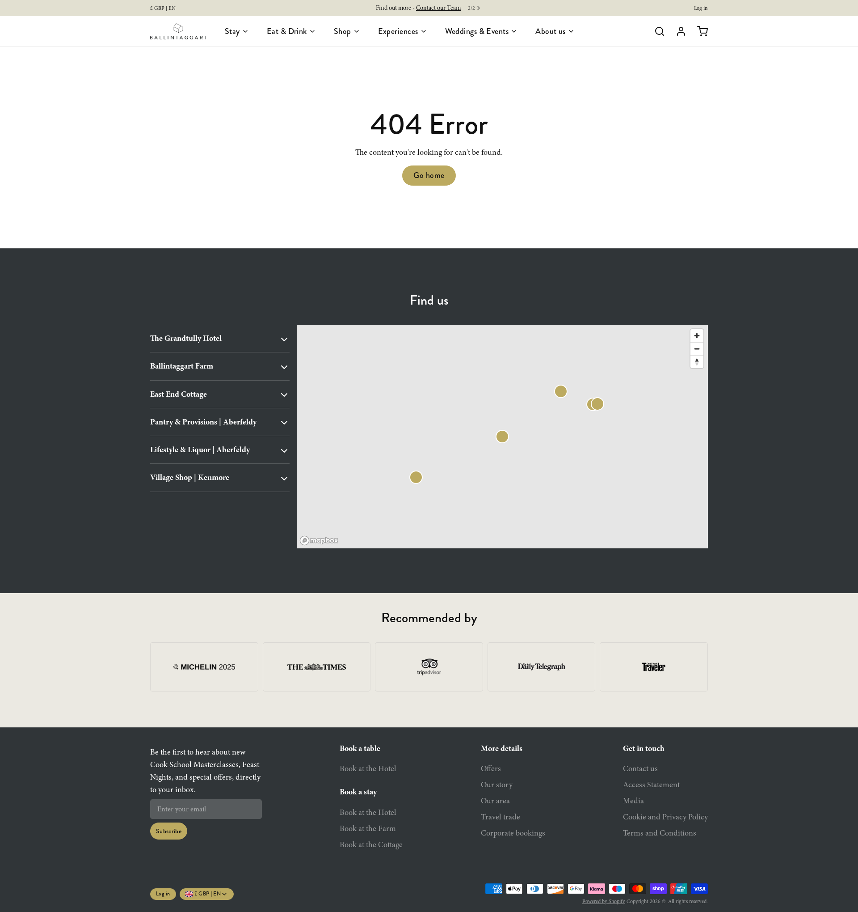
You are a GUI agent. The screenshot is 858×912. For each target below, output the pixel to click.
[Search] (656, 31)
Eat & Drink (287, 31)
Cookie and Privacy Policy (665, 816)
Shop (342, 31)
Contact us (640, 768)
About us (550, 31)
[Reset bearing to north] (696, 361)
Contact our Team (438, 8)
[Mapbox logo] (319, 540)
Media (633, 800)
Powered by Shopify (603, 901)
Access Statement (651, 784)
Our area (495, 800)
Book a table (360, 748)
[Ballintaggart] (178, 31)
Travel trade (500, 816)
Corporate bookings (513, 832)
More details (501, 748)
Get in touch (644, 748)
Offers (491, 768)
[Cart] (699, 31)
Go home (428, 175)
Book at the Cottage (371, 844)
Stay (232, 31)
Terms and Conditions (659, 832)
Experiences (398, 31)
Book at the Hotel (368, 768)
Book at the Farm (368, 828)
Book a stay (358, 791)
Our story (497, 784)
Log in (701, 8)
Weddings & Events (477, 31)
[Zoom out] (696, 348)
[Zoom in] (696, 335)
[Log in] (677, 31)
